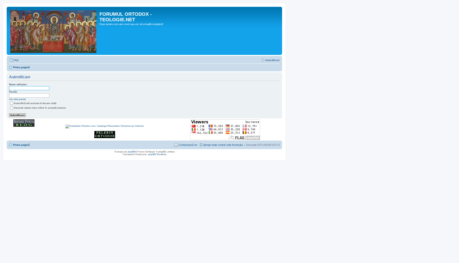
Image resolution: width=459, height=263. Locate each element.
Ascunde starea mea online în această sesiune (40, 107)
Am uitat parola (17, 99)
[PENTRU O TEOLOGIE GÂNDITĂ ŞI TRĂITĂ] (23, 126)
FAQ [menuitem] (16, 60)
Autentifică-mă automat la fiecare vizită (35, 103)
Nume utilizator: (18, 84)
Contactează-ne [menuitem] (188, 144)
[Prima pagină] (53, 31)
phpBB (131, 151)
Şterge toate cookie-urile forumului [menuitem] (223, 144)
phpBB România (157, 154)
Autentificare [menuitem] (272, 60)
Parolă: (13, 91)
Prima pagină (21, 67)
